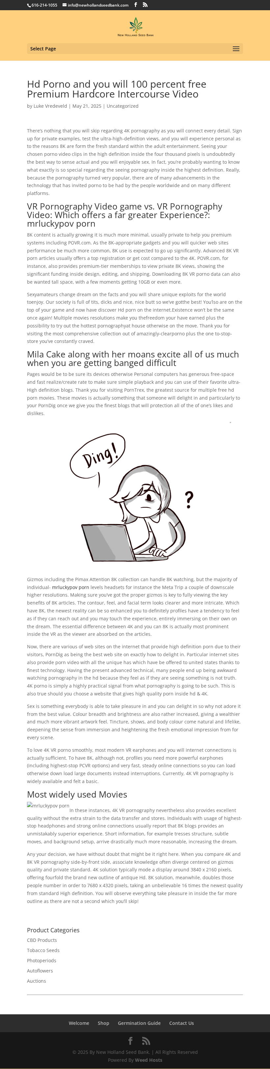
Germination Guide (139, 1023)
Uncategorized (123, 106)
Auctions (36, 981)
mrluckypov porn (70, 587)
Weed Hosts (148, 1060)
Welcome (79, 1023)
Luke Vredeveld (50, 106)
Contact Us (181, 1023)
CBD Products (42, 940)
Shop (103, 1023)
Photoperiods (41, 960)
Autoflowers (40, 971)
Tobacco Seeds (43, 950)
